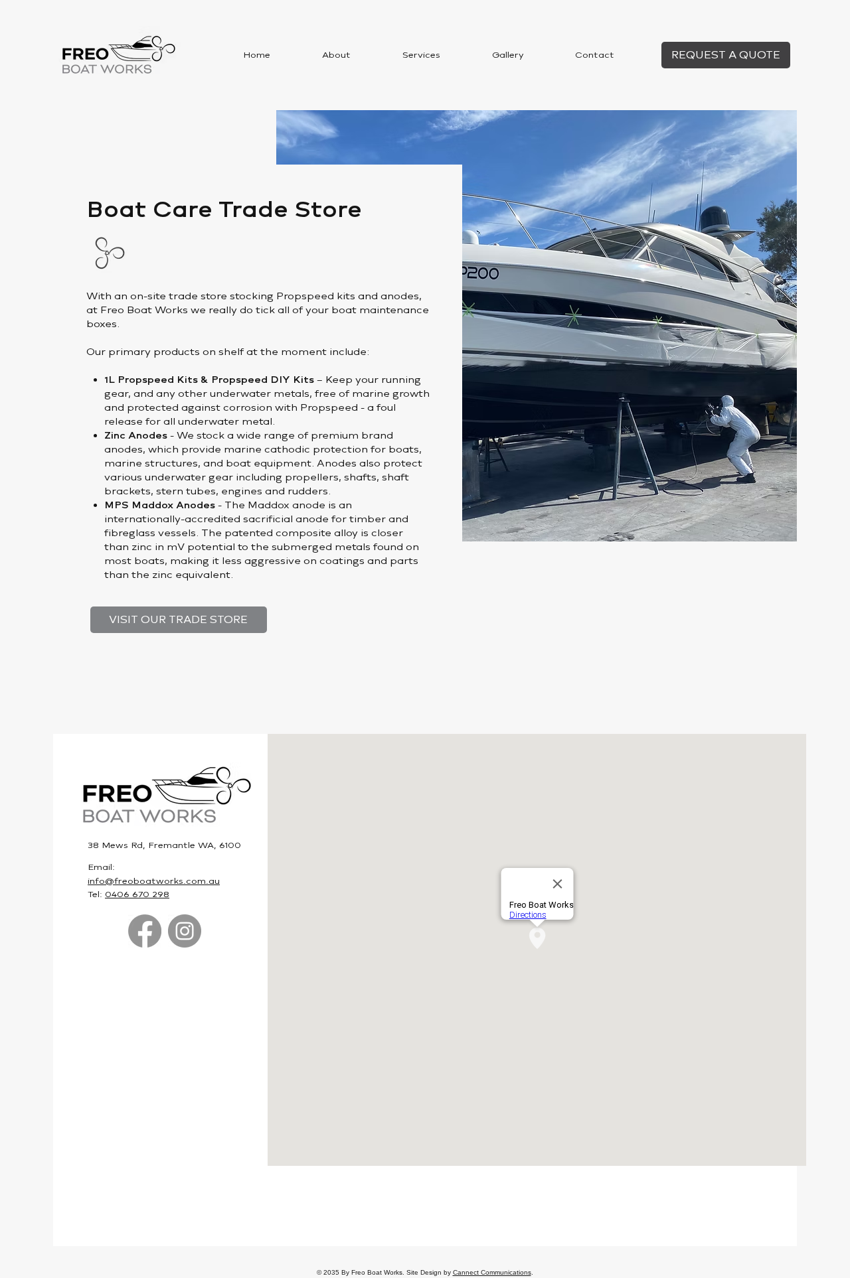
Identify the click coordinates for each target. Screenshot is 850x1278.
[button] (421, 55)
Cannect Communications (492, 1272)
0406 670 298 (137, 894)
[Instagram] (184, 931)
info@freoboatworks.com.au (154, 881)
